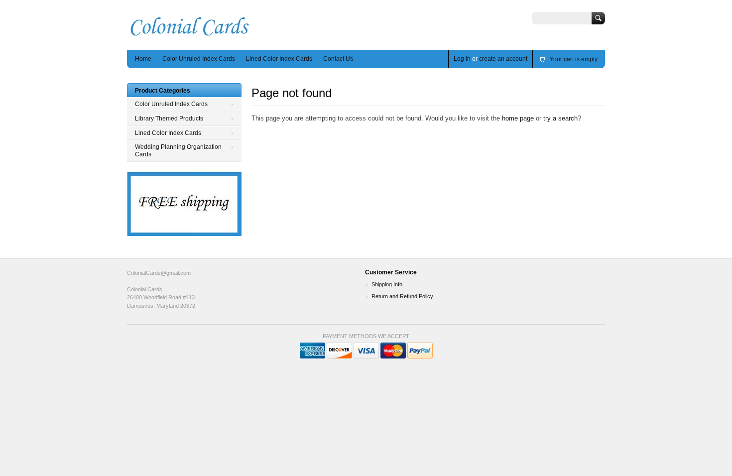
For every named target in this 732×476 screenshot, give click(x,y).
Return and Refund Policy (402, 296)
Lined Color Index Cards (279, 58)
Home (143, 58)
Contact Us (338, 58)
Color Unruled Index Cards (198, 58)
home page (518, 118)
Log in (462, 58)
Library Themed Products (169, 118)
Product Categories (162, 90)
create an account (503, 58)
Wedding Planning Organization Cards (178, 150)
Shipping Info (386, 284)
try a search (560, 118)
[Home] (189, 35)
